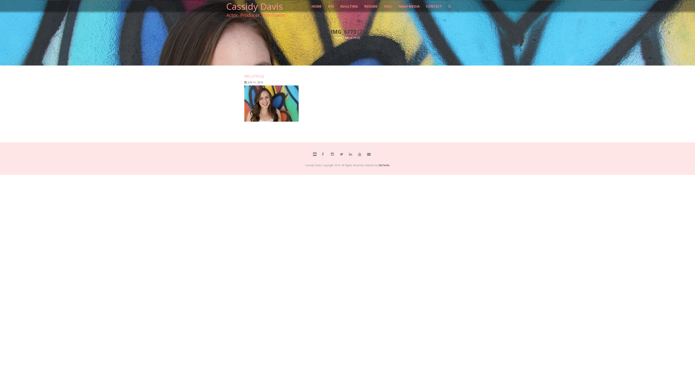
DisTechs (384, 165)
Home (338, 37)
